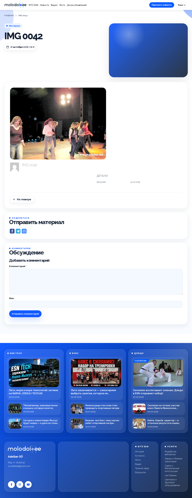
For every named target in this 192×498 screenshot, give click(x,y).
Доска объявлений (77, 5)
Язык (181, 5)
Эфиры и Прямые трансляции (173, 460)
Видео (54, 5)
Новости (44, 5)
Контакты (140, 456)
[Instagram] (19, 484)
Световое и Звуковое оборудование (172, 482)
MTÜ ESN (33, 5)
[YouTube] (28, 484)
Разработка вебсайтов (170, 453)
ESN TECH (16, 353)
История (139, 451)
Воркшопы (140, 472)
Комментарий (17, 266)
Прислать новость (162, 5)
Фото (62, 5)
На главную (24, 199)
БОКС (75, 353)
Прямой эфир (142, 468)
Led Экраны (171, 475)
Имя (11, 298)
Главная (9, 15)
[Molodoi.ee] (24, 449)
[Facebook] (11, 484)
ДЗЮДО (139, 353)
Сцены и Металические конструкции (172, 468)
